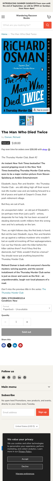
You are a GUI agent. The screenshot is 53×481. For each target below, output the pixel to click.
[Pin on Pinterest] (20, 345)
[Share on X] (9, 345)
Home (4, 34)
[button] (22, 121)
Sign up (42, 412)
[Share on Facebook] (3, 345)
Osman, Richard (12, 137)
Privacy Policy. (25, 451)
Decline (25, 466)
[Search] (48, 25)
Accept (25, 459)
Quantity (5, 315)
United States (25, 426)
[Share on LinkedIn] (15, 345)
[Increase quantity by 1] (27, 322)
